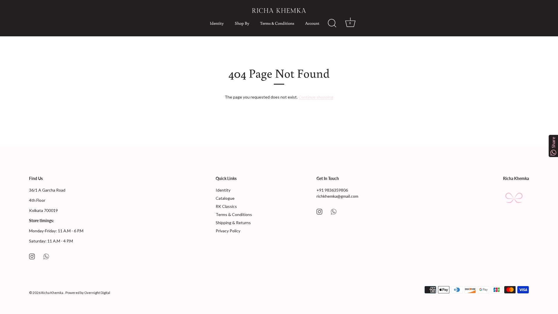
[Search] (329, 23)
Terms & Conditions (277, 23)
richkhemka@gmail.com (337, 196)
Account (312, 23)
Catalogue (225, 198)
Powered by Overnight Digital (87, 292)
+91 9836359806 (332, 190)
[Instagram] (32, 255)
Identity (217, 23)
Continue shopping (315, 96)
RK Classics (226, 206)
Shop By (242, 23)
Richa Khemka (52, 292)
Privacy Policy (228, 230)
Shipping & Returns (233, 222)
